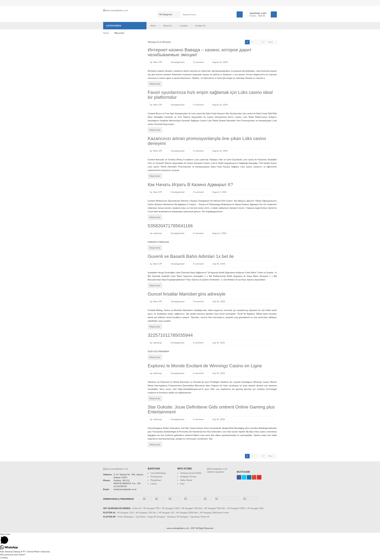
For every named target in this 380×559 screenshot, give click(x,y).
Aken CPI (157, 62)
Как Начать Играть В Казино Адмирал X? (190, 184)
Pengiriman (156, 480)
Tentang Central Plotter (191, 473)
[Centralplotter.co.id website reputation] (219, 469)
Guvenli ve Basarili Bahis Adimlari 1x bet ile (191, 256)
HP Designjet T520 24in (146, 513)
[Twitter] (244, 477)
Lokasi (154, 483)
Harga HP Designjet (156, 517)
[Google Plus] (254, 477)
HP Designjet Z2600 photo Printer (214, 513)
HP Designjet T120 (125, 513)
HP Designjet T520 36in (192, 508)
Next (270, 42)
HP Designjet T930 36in (215, 508)
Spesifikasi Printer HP (199, 517)
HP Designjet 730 (166, 513)
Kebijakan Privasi (188, 476)
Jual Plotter (140, 517)
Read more (155, 84)
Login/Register (270, 3)
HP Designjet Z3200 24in (187, 513)
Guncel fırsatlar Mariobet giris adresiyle (186, 294)
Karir (182, 483)
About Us (167, 25)
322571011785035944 (170, 335)
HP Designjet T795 (151, 508)
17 (263, 42)
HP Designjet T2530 (236, 508)
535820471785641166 (170, 225)
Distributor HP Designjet (177, 517)
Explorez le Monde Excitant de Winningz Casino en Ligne (205, 365)
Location (184, 25)
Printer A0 (136, 508)
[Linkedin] (249, 477)
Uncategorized (177, 62)
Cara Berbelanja (158, 473)
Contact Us (200, 25)
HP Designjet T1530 (170, 508)
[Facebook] (239, 477)
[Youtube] (259, 477)
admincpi (157, 233)
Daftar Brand (186, 480)
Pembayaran (157, 476)
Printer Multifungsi (125, 517)
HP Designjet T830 (255, 508)
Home (153, 25)
